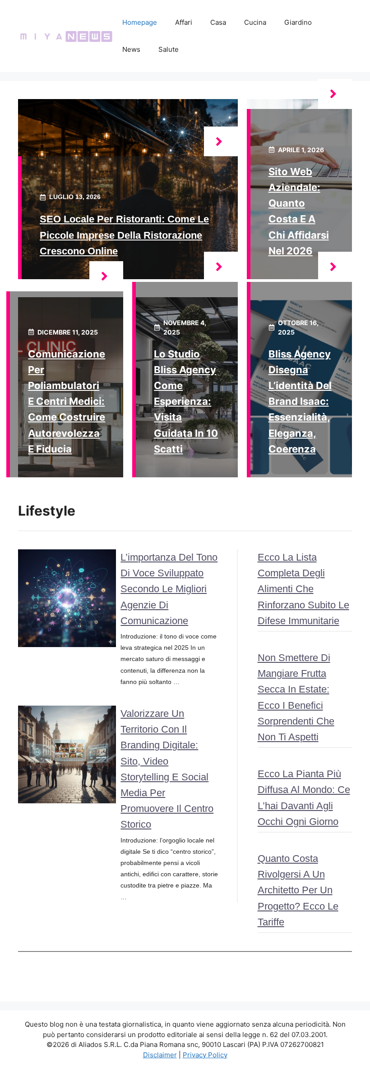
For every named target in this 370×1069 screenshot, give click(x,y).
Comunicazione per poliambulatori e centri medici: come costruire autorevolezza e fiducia (66, 401)
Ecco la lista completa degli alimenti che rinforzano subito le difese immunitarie (303, 589)
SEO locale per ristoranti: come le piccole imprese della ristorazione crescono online (124, 234)
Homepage (139, 22)
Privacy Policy (205, 1055)
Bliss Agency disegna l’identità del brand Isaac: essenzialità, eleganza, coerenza (300, 401)
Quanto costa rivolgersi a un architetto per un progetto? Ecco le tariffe (298, 890)
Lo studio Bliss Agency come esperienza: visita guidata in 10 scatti (186, 401)
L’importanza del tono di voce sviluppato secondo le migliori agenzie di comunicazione (168, 589)
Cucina (255, 22)
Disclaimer (160, 1055)
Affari (183, 22)
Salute (168, 49)
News (131, 49)
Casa (218, 22)
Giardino (298, 22)
